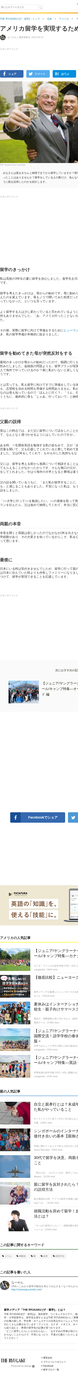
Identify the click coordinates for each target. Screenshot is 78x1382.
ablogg (27, 1366)
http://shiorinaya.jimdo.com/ (26, 1289)
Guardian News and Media (15, 165)
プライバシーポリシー (54, 1362)
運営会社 (47, 1357)
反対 (45, 1256)
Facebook (48, 1366)
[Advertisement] (39, 87)
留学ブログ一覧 (51, 1369)
